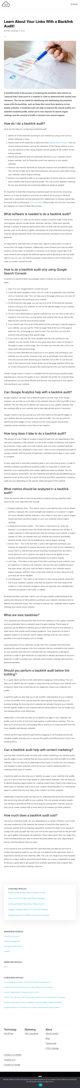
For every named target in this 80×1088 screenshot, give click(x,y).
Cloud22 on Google (12, 1064)
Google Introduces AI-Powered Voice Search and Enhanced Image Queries (32, 1007)
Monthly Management (12, 941)
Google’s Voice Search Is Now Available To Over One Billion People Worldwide (33, 1002)
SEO (5, 967)
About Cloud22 (52, 1033)
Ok (40, 1085)
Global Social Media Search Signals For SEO (27, 892)
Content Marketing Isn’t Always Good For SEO (21, 992)
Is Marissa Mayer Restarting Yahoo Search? (26, 904)
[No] (77, 1082)
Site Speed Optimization (13, 946)
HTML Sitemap (52, 1048)
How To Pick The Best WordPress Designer (26, 898)
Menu (75, 4)
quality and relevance (59, 142)
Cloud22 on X (10, 1059)
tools (21, 219)
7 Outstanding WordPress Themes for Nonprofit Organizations (27, 982)
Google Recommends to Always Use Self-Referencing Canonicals (28, 987)
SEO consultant (36, 202)
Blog (47, 1038)
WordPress (8, 1033)
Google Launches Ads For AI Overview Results (28, 909)
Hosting (7, 951)
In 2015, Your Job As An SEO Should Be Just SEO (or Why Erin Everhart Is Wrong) (34, 997)
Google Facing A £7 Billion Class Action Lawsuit (28, 915)
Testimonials (51, 1043)
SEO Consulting (31, 1033)
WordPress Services (11, 936)
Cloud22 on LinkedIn (12, 1054)
